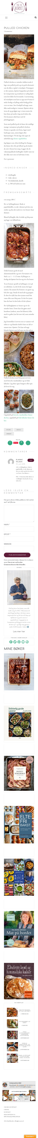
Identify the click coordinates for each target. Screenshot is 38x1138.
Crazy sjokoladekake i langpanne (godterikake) (24, 1033)
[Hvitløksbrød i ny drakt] (12, 1024)
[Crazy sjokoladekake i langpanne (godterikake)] (12, 1035)
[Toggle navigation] (6, 18)
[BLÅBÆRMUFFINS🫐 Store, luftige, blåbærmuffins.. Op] (11, 1098)
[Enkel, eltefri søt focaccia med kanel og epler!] (12, 1058)
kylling (8, 429)
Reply (31, 460)
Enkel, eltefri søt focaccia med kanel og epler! (24, 1056)
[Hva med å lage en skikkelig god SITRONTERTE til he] (27, 1098)
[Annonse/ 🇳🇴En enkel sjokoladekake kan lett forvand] (16, 1098)
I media (6, 1109)
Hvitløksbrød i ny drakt (24, 1022)
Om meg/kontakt (10, 1107)
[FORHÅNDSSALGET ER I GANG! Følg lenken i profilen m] (33, 1093)
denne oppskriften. (20, 138)
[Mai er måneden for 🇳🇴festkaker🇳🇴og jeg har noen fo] (22, 1098)
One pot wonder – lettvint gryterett (25, 1010)
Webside (7, 544)
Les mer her (19, 631)
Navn (7, 525)
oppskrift (8, 433)
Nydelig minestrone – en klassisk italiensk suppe (24, 1045)
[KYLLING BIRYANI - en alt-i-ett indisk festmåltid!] (33, 1098)
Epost (7, 534)
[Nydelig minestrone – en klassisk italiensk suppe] (12, 1046)
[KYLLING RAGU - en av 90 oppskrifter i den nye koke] (5, 1098)
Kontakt (7, 1112)
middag (19, 429)
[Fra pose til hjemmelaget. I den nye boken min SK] (5, 1093)
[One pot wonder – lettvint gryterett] (12, 1012)
